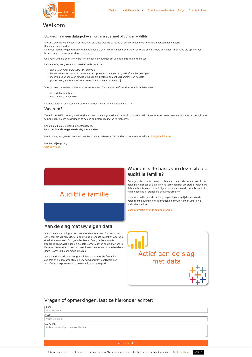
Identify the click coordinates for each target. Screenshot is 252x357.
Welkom (113, 10)
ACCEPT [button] (198, 352)
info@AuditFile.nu (161, 136)
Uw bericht (50, 324)
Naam (47, 307)
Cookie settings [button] (181, 352)
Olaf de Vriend (52, 146)
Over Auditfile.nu (198, 10)
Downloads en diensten (161, 10)
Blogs (181, 10)
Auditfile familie (131, 10)
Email (47, 315)
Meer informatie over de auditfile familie (149, 209)
